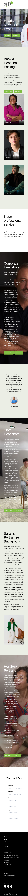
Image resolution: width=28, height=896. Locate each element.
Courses (6, 862)
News (5, 839)
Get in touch (16, 35)
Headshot (8, 122)
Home (5, 836)
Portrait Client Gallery (11, 857)
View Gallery (8, 755)
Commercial (7, 864)
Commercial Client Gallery (12, 855)
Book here (7, 35)
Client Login (8, 853)
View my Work (9, 352)
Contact (6, 846)
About (6, 841)
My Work (6, 873)
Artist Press (8, 193)
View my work (8, 91)
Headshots (7, 867)
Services (6, 860)
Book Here (17, 91)
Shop (5, 844)
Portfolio (7, 157)
